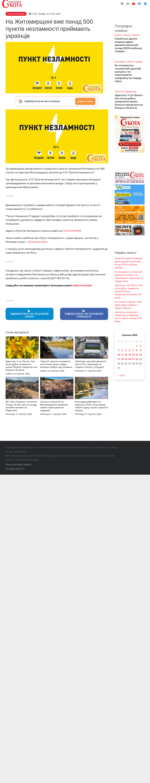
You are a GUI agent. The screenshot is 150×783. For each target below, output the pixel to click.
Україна (136, 34)
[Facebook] (139, 3)
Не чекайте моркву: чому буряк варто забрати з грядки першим (128, 304)
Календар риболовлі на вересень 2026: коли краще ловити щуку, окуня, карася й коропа (91, 406)
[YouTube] (133, 3)
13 (129, 354)
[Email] (127, 3)
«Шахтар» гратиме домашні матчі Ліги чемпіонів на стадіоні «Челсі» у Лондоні (90, 364)
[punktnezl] (57, 136)
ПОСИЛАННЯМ (72, 230)
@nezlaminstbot (38, 241)
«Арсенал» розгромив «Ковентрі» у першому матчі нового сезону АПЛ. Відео (128, 317)
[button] (122, 3)
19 (126, 359)
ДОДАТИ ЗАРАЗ (85, 101)
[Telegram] (145, 3)
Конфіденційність (15, 468)
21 (133, 359)
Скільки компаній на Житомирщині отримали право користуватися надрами (54, 406)
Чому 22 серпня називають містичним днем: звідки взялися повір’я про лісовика (56, 364)
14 (133, 354)
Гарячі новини (123, 34)
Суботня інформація (125, 91)
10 (118, 354)
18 (122, 359)
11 (122, 354)
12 (126, 354)
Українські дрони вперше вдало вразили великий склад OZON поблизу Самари (128, 45)
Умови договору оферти (19, 464)
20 (129, 359)
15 (136, 354)
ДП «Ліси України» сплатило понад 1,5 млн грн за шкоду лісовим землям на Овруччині (21, 406)
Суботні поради (134, 61)
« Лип (122, 375)
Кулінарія (120, 61)
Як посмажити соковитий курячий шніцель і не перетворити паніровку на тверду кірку (128, 73)
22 (136, 359)
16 (140, 354)
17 (118, 359)
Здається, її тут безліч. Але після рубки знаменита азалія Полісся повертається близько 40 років (21, 365)
